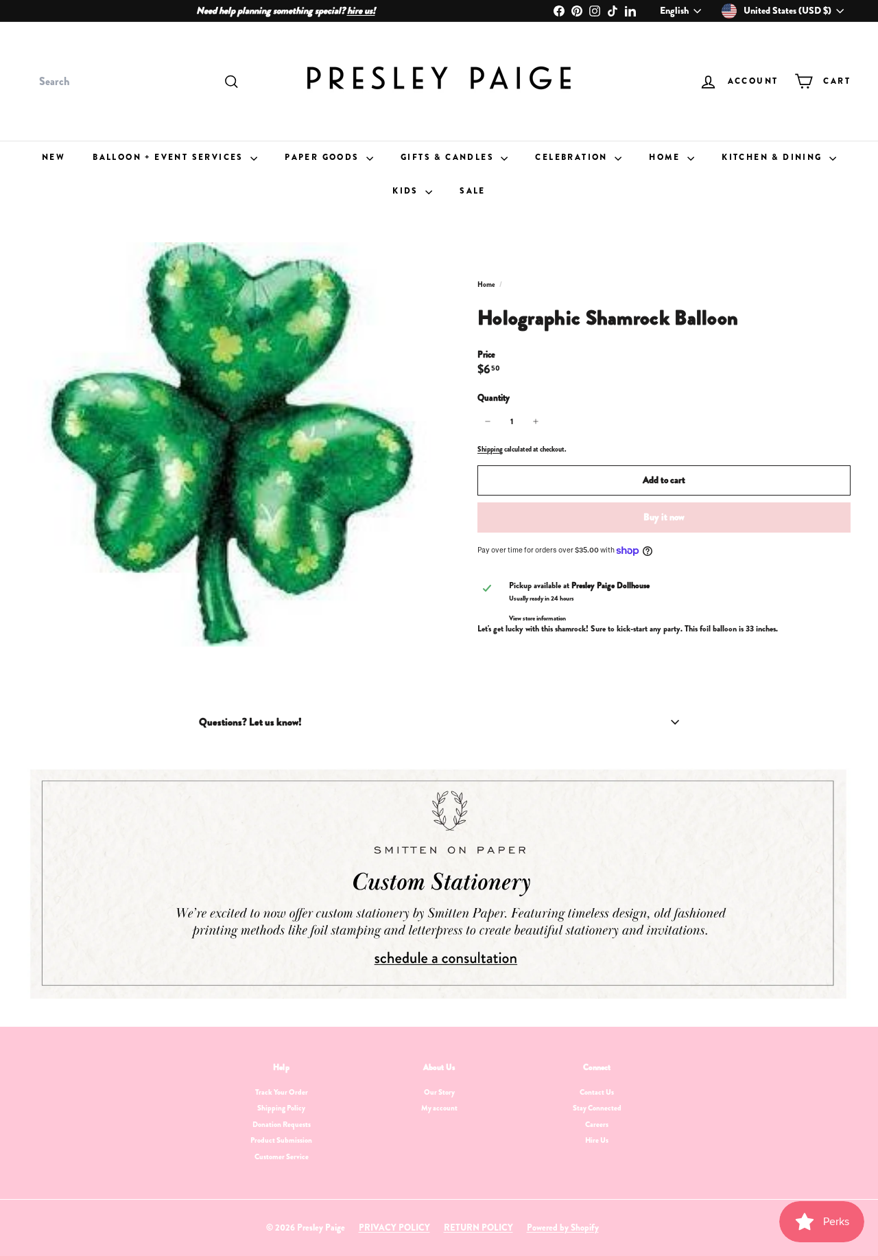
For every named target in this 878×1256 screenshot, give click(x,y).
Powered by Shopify (563, 1227)
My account (439, 1107)
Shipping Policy (281, 1107)
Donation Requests (281, 1124)
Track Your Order (281, 1091)
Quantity (493, 398)
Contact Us (597, 1091)
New (53, 157)
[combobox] (137, 81)
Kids (407, 191)
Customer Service (281, 1156)
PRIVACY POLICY (394, 1227)
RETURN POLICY (478, 1227)
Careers (596, 1124)
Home (666, 157)
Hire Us (596, 1140)
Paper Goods (324, 157)
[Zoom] (229, 444)
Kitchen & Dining (774, 157)
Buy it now (664, 517)
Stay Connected (597, 1107)
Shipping (490, 449)
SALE (473, 191)
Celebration (573, 157)
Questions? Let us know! (250, 722)
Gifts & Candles (449, 157)
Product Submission (281, 1140)
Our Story (439, 1091)
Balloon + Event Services (170, 157)
